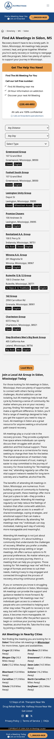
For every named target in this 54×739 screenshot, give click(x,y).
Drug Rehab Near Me (14, 706)
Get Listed (27, 710)
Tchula (5, 686)
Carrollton (7, 679)
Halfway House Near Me (38, 706)
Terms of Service (31, 720)
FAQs (46, 720)
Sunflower (33, 686)
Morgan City (8, 657)
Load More (26, 367)
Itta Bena (33, 650)
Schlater (32, 671)
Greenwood (34, 657)
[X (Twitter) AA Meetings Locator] (31, 716)
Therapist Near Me (35, 702)
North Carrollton (36, 679)
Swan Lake (33, 664)
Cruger (6, 650)
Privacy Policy (12, 720)
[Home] (2, 31)
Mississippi (43, 642)
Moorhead (7, 671)
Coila (5, 664)
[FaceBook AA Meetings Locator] (27, 716)
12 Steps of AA (16, 702)
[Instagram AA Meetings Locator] (22, 716)
